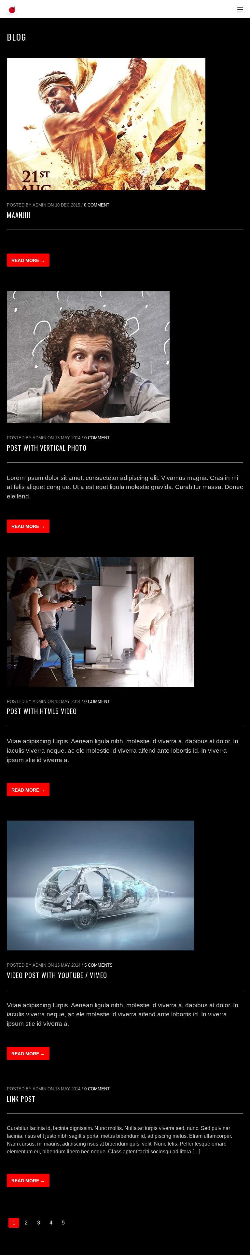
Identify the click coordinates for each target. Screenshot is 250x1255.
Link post (21, 1099)
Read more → (28, 260)
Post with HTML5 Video (42, 711)
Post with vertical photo (47, 448)
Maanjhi (19, 215)
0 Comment (96, 205)
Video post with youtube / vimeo (57, 975)
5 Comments (98, 965)
